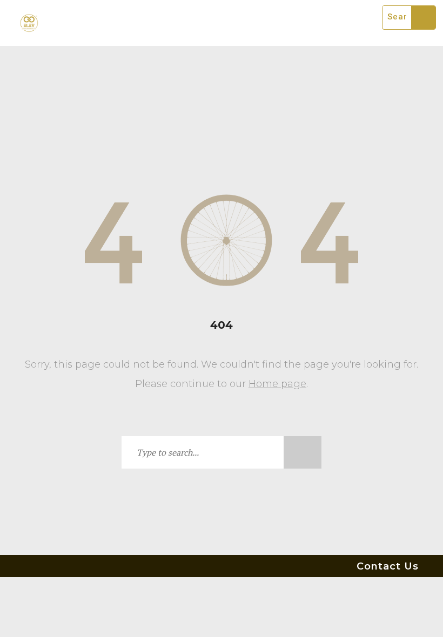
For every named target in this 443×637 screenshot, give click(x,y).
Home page (277, 384)
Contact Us (388, 566)
